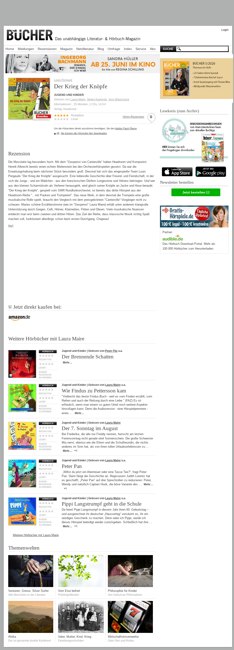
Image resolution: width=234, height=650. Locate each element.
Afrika (12, 636)
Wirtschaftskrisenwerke (123, 636)
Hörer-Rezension (133, 116)
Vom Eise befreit (69, 591)
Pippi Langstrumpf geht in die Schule (101, 504)
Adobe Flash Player (126, 128)
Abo (153, 49)
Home (9, 49)
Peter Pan (72, 466)
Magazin (66, 49)
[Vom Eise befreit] (81, 586)
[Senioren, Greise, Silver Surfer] (31, 586)
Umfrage (114, 49)
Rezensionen (47, 49)
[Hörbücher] (172, 237)
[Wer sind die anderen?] (31, 632)
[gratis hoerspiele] (194, 215)
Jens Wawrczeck (118, 99)
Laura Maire (77, 99)
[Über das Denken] (131, 586)
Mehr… (67, 362)
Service (141, 49)
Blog (101, 49)
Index (128, 49)
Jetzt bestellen (194, 192)
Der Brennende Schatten (88, 357)
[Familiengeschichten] (81, 632)
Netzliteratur (85, 49)
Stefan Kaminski (97, 99)
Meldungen (26, 49)
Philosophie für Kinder (122, 591)
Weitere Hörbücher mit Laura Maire (36, 535)
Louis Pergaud (63, 80)
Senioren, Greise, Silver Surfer (28, 591)
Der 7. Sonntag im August (90, 428)
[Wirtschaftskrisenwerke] (131, 632)
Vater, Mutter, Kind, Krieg (74, 636)
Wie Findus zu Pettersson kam (94, 391)
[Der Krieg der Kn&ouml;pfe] (29, 118)
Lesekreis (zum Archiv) (179, 111)
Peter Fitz (111, 350)
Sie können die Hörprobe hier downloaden (84, 133)
